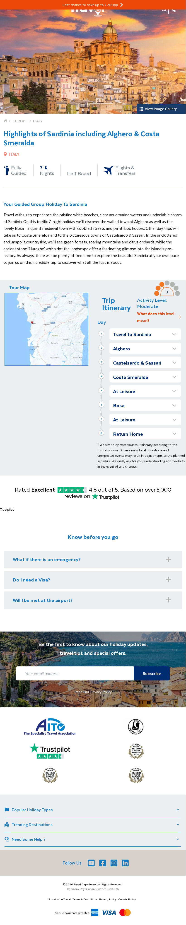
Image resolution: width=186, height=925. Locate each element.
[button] (145, 334)
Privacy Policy (107, 899)
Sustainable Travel (59, 899)
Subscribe (152, 673)
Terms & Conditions (84, 899)
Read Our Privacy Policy (93, 691)
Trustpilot (7, 509)
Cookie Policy (127, 899)
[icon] (121, 4)
